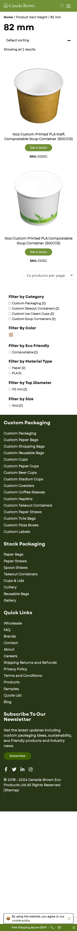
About (9, 649)
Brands (10, 636)
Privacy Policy (15, 669)
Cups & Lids (14, 580)
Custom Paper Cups (21, 466)
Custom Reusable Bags (24, 453)
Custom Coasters (19, 485)
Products (12, 682)
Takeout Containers (21, 574)
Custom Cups (16, 459)
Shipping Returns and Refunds (30, 662)
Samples (11, 688)
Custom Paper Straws (23, 512)
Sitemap (11, 790)
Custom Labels (17, 531)
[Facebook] (6, 769)
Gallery (10, 600)
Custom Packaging (20, 433)
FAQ (7, 629)
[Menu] (69, 6)
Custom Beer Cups (20, 472)
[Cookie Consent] (68, 918)
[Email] (59, 927)
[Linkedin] (22, 769)
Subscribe (17, 756)
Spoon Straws (16, 567)
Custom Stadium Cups (23, 479)
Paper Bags (13, 554)
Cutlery (10, 587)
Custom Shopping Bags (24, 446)
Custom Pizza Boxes (21, 525)
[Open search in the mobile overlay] (61, 5)
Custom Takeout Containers (28, 505)
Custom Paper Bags (21, 439)
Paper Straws (15, 561)
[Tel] (52, 927)
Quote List (13, 695)
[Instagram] (30, 769)
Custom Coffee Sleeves (24, 492)
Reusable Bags (16, 593)
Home (8, 17)
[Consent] (74, 928)
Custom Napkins (18, 499)
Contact (11, 642)
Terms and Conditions (23, 675)
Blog (7, 702)
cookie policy (21, 920)
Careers (10, 656)
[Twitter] (14, 769)
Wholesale (13, 623)
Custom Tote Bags (20, 518)
